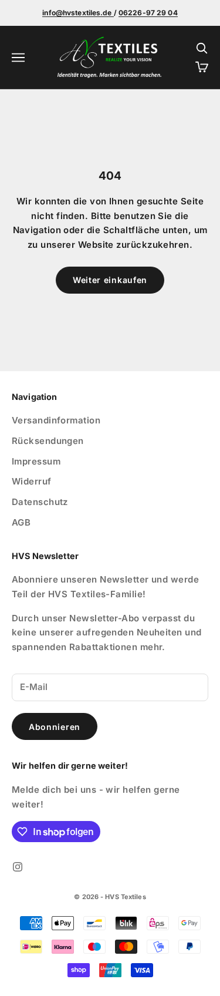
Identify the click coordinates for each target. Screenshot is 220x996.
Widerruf (32, 481)
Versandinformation (56, 420)
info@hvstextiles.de (77, 12)
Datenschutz (40, 501)
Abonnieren (54, 727)
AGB (21, 522)
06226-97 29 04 (148, 12)
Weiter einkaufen (110, 280)
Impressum (36, 461)
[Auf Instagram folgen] (17, 867)
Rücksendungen (48, 440)
